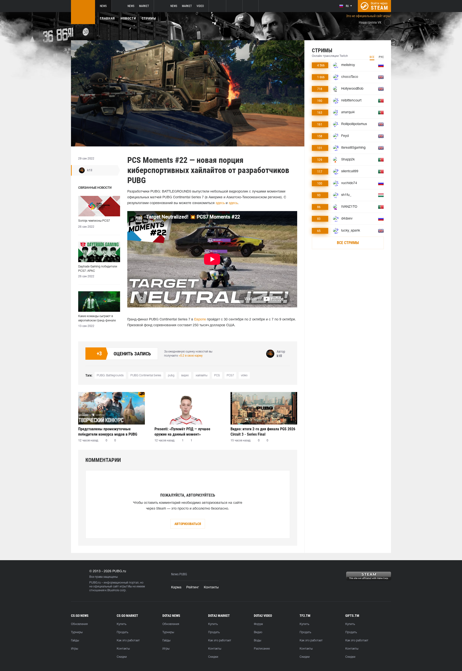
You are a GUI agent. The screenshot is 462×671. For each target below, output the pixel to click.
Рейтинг (192, 587)
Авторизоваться (187, 524)
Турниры (77, 632)
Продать (122, 632)
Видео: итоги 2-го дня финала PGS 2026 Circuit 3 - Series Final (263, 432)
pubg (171, 375)
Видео (258, 632)
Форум (258, 624)
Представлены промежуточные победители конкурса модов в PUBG (107, 432)
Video (200, 6)
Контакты (211, 587)
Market (144, 6)
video (244, 375)
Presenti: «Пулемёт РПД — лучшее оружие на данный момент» (182, 432)
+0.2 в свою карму (191, 355)
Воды (257, 640)
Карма (176, 587)
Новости (128, 18)
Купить (121, 624)
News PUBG (179, 574)
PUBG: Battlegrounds (110, 375)
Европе (200, 319)
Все (372, 57)
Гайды (75, 640)
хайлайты (201, 375)
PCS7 (230, 375)
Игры (74, 648)
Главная (107, 18)
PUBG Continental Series (145, 375)
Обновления (79, 624)
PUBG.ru (95, 582)
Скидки (122, 657)
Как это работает (128, 640)
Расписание (262, 648)
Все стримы (348, 242)
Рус (381, 57)
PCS (217, 375)
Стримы (149, 18)
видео (185, 375)
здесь (220, 203)
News (103, 6)
